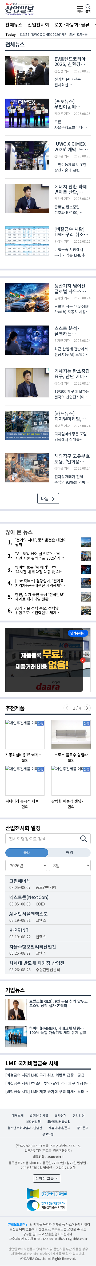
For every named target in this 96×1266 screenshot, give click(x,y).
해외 (69, 852)
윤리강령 (79, 1115)
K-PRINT (19, 930)
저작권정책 (33, 1121)
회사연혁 (60, 1115)
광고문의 (83, 1127)
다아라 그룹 (45, 1178)
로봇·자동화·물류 (72, 24)
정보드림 (48, 1134)
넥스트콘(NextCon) (29, 897)
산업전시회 (38, 24)
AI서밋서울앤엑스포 (28, 913)
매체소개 (17, 1115)
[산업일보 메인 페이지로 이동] (19, 8)
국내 (26, 852)
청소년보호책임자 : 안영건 (24, 1127)
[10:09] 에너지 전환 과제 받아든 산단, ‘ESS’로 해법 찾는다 (55, 34)
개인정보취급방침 (58, 1121)
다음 (45, 498)
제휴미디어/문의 (59, 1127)
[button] (87, 707)
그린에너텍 (20, 880)
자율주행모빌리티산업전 (32, 946)
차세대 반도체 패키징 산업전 (37, 962)
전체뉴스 (13, 24)
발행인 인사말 (39, 1115)
